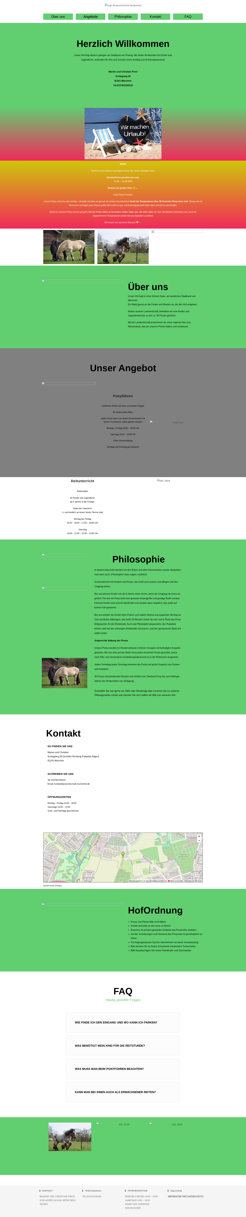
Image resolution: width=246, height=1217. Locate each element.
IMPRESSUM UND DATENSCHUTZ (185, 1196)
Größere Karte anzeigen (52, 886)
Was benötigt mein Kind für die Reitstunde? (110, 1045)
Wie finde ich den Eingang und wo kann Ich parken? (116, 1022)
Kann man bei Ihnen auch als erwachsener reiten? (115, 1092)
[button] (123, 1022)
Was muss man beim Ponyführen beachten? (109, 1068)
